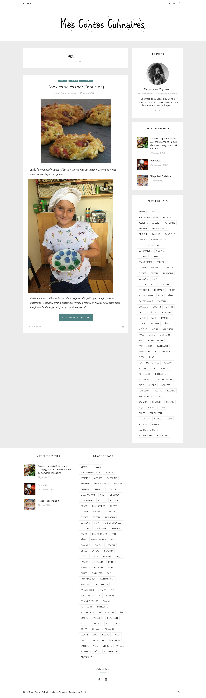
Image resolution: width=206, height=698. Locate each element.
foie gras (166, 284)
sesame (170, 402)
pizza (141, 357)
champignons (158, 239)
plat (151, 357)
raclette (165, 385)
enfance (168, 267)
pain (141, 340)
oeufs (152, 334)
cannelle (170, 234)
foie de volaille (147, 284)
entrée (154, 273)
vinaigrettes (145, 435)
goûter (157, 306)
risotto (158, 390)
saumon (143, 402)
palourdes (144, 351)
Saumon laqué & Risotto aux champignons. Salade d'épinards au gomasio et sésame (54, 469)
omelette (165, 334)
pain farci (162, 346)
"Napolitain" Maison (161, 176)
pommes (165, 368)
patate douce (162, 351)
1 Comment (36, 326)
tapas (162, 407)
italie (153, 318)
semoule (156, 402)
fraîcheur (144, 290)
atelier (156, 222)
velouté (143, 424)
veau (169, 418)
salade (171, 390)
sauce (160, 396)
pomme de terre (147, 368)
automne (170, 222)
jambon (73, 81)
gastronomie (146, 301)
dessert (155, 267)
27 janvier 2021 (157, 153)
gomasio (143, 306)
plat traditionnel (149, 362)
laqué (142, 323)
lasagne (154, 323)
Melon (155, 211)
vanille (158, 418)
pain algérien (155, 340)
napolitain (168, 329)
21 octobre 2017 (87, 93)
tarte (142, 413)
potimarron (145, 379)
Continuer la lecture (75, 317)
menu (155, 329)
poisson (168, 362)
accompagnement (148, 217)
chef (141, 245)
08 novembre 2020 (159, 165)
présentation (164, 379)
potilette (160, 374)
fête (160, 295)
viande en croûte (148, 430)
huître (142, 318)
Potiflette (155, 160)
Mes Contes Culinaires (40, 692)
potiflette (144, 374)
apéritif (167, 217)
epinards (168, 273)
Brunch (143, 211)
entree (142, 273)
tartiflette (156, 413)
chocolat (153, 245)
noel (141, 334)
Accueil (27, 3)
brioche (143, 234)
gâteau (153, 312)
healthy (166, 312)
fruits (171, 290)
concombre (145, 250)
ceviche (143, 239)
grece (142, 312)
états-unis (162, 435)
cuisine (142, 267)
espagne (143, 278)
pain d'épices (145, 346)
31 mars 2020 (156, 181)
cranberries (86, 81)
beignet (143, 228)
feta (154, 278)
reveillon (144, 390)
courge (143, 256)
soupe (151, 407)
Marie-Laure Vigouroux (65, 93)
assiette (143, 222)
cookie (63, 81)
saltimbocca (146, 396)
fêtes (170, 295)
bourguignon (159, 228)
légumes (168, 323)
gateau (162, 301)
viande (155, 424)
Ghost (83, 692)
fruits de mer (146, 295)
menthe (143, 329)
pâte (141, 385)
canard (156, 234)
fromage (159, 290)
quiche (152, 385)
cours (154, 256)
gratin (169, 306)
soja (141, 407)
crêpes (160, 262)
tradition (144, 418)
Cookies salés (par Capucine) (76, 87)
